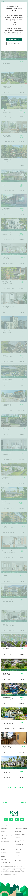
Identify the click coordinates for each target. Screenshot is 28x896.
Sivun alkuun (23, 805)
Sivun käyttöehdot (19, 871)
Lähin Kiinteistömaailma (21, 828)
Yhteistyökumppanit (20, 834)
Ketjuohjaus (4, 828)
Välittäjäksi (17, 855)
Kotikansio (17, 837)
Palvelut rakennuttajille (6, 835)
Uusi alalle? (18, 857)
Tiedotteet (3, 852)
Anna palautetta (6, 805)
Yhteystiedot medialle (6, 862)
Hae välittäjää (18, 831)
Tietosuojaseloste (5, 841)
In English (24, 802)
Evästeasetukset (19, 844)
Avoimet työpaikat (19, 860)
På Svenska (4, 802)
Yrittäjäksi (17, 852)
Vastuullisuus (4, 838)
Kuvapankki (4, 859)
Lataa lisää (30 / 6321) (13, 787)
